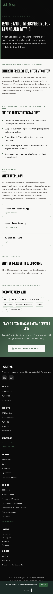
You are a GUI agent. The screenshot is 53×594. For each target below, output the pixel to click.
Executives (6, 459)
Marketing (6, 468)
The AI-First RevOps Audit (12, 565)
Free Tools (6, 560)
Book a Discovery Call (25, 348)
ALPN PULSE (7, 400)
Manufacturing (8, 494)
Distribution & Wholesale (12, 503)
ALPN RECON (7, 391)
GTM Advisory (7, 413)
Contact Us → (8, 443)
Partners (5, 545)
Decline (26, 590)
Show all (5, 517)
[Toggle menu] (48, 4)
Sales (4, 464)
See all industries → (9, 522)
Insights (5, 556)
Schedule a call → (9, 447)
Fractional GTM (8, 417)
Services (5, 430)
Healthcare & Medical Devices (14, 508)
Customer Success (9, 477)
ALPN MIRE (6, 396)
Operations (6, 473)
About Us (5, 541)
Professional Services (10, 499)
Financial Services (9, 512)
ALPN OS (5, 422)
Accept (43, 585)
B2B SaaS (6, 490)
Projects (5, 426)
